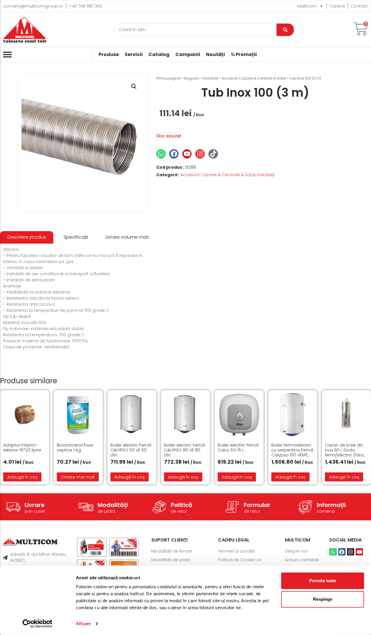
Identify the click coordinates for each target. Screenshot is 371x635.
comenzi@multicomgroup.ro (33, 6)
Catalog (159, 54)
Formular (257, 505)
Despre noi (296, 551)
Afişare (83, 623)
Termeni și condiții (236, 551)
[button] (134, 86)
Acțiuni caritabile (302, 560)
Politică (181, 505)
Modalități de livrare (171, 551)
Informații (331, 505)
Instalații (210, 78)
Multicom (307, 6)
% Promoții (244, 54)
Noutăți (215, 54)
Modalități (113, 505)
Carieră (337, 6)
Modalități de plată (170, 560)
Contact (359, 6)
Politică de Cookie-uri (240, 560)
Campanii (187, 54)
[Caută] (285, 30)
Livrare (35, 505)
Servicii (134, 54)
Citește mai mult (78, 477)
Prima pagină (168, 78)
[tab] (26, 237)
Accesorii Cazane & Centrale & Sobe (254, 78)
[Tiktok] (213, 154)
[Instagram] (200, 154)
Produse (109, 54)
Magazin (191, 78)
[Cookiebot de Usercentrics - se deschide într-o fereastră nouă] (37, 623)
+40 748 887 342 (85, 6)
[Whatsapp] (161, 154)
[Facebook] (174, 154)
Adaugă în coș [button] (22, 477)
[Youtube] (187, 154)
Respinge (322, 599)
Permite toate (322, 580)
